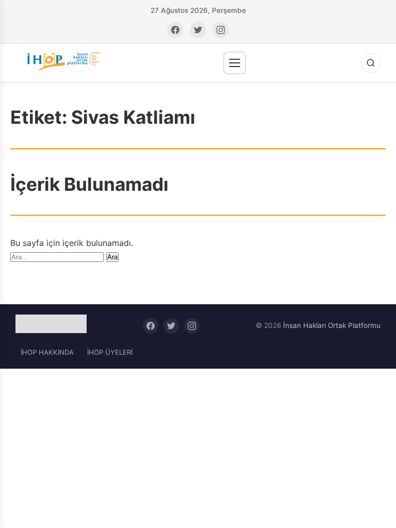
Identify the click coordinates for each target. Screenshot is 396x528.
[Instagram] (220, 30)
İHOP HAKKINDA (47, 352)
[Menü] (234, 63)
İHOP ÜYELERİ (110, 352)
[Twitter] (198, 30)
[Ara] (371, 63)
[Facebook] (175, 30)
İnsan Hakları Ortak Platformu (332, 325)
